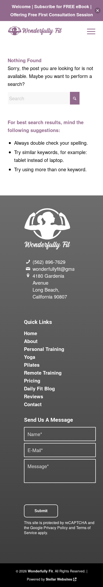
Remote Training (43, 372)
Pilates (32, 364)
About (31, 341)
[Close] (98, 11)
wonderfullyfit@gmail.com (60, 268)
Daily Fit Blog (39, 388)
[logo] (43, 30)
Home (30, 333)
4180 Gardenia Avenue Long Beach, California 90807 (50, 286)
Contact (33, 404)
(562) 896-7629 (49, 261)
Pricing (32, 380)
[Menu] (88, 30)
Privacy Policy (56, 527)
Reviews (33, 396)
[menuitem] (88, 30)
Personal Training (44, 348)
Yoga (29, 356)
